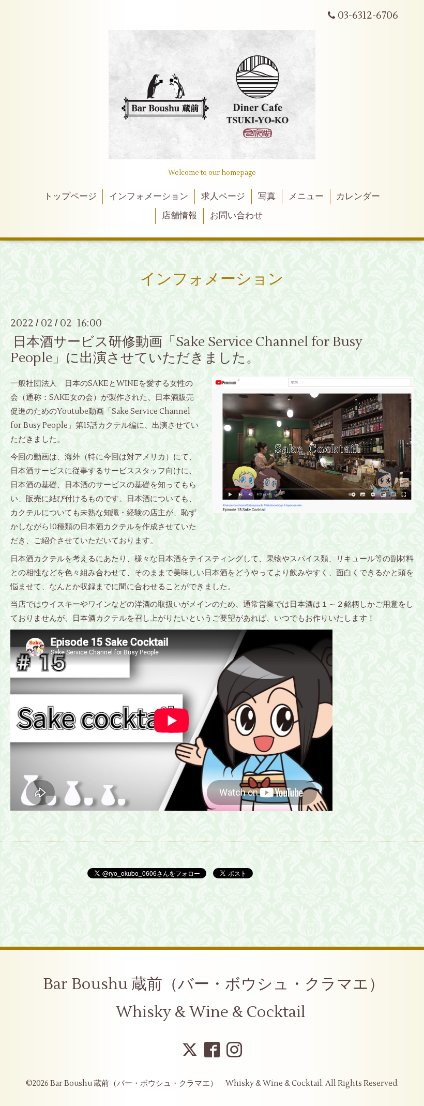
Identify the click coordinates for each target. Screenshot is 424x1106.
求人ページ (223, 196)
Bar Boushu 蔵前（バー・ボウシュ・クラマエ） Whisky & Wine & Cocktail (221, 998)
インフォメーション (148, 196)
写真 (267, 196)
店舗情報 (179, 215)
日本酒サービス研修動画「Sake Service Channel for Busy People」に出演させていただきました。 (186, 349)
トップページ (70, 196)
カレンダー (358, 196)
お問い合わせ (236, 215)
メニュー (306, 196)
